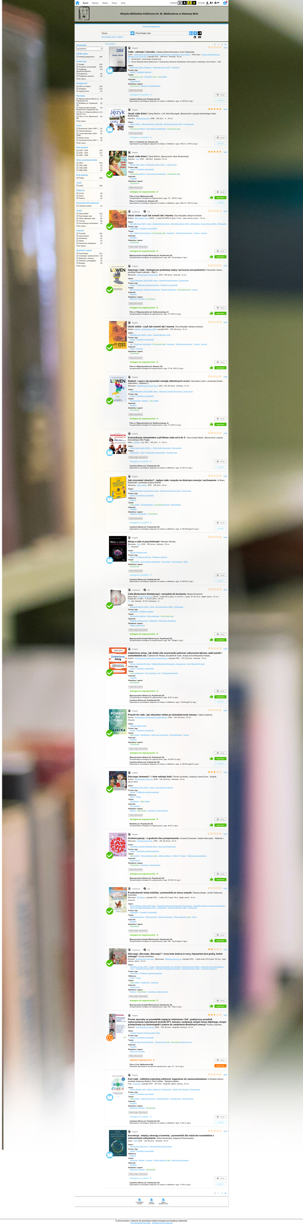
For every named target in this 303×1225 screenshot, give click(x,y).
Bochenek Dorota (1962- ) (185, 224)
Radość (145, 401)
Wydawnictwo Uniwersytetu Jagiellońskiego (151, 658)
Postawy (183, 856)
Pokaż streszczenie (135, 90)
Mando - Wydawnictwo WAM (145, 329)
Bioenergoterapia (136, 290)
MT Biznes (141, 897)
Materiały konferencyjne (139, 621)
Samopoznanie (151, 917)
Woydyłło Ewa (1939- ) (140, 224)
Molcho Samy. (135, 124)
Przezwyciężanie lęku (170, 673)
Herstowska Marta (139, 1146)
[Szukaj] (200, 33)
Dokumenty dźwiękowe (167, 621)
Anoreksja (133, 1160)
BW (184, 3)
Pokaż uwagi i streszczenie (138, 247)
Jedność (137, 442)
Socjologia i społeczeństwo (150, 86)
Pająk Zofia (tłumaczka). (167, 448)
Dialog (132, 349)
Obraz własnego (149, 856)
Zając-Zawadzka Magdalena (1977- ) (148, 908)
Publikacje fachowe (144, 557)
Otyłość (175, 856)
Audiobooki (134, 228)
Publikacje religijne (147, 611)
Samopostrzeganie (137, 917)
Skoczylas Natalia (167, 847)
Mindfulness (145, 735)
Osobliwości (134, 801)
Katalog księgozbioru (151, 26)
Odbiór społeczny (164, 856)
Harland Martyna (161, 224)
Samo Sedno (142, 485)
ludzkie (162, 77)
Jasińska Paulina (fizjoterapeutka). (145, 1033)
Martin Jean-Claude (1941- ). (141, 448)
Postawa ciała (172, 453)
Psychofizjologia (147, 505)
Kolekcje (120, 37)
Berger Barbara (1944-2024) (143, 906)
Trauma (197, 233)
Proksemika (165, 562)
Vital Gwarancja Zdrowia (145, 1027)
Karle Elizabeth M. (196, 664)
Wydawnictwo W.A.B (144, 841)
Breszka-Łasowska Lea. (168, 967)
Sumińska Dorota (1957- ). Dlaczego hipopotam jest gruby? (158, 969)
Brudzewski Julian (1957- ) (179, 124)
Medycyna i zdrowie (137, 299)
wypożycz (220, 198)
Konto (123, 3)
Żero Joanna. (164, 787)
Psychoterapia (135, 401)
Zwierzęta (154, 982)
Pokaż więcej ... (81, 79)
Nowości (95, 3)
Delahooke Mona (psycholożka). (144, 491)
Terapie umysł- (162, 1042)
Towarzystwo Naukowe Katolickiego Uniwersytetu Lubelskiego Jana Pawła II (162, 54)
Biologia (133, 811)
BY (194, 3)
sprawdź (220, 100)
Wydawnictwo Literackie (144, 779)
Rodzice (133, 500)
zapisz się (220, 1066)
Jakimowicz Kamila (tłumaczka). (176, 391)
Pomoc (114, 3)
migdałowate (137, 673)
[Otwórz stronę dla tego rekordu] (118, 60)
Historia (105, 3)
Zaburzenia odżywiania (180, 1160)
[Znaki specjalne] (199, 37)
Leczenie (149, 1160)
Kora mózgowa (150, 673)
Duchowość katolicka (138, 616)
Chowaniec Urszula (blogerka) (143, 847)
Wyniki (85, 3)
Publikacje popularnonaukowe (148, 285)
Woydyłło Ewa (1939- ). (141, 335)
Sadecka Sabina (138, 726)
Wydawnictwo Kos (143, 118)
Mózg (186, 562)
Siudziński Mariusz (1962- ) (182, 908)
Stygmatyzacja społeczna (196, 856)
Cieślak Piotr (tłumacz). (186, 1089)
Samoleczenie (175, 1099)
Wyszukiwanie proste (109, 37)
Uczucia (204, 233)
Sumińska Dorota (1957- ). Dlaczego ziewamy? (199, 969)
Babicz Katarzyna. (159, 1089)
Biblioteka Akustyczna (173, 959)
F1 (211, 3)
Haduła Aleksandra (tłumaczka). (168, 664)
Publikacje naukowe (144, 72)
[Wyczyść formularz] (195, 37)
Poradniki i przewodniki (145, 169)
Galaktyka (136, 1084)
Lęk (131, 233)
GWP (135, 1141)
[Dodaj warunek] (195, 33)
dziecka (137, 129)
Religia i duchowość (137, 625)
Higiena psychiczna (148, 1099)
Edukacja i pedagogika (138, 514)
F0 (207, 3)
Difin (138, 544)
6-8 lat (138, 797)
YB (189, 3)
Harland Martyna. (162, 335)
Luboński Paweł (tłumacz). (174, 280)
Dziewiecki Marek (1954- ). (142, 607)
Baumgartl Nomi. (152, 124)
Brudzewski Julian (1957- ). (161, 165)
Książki (132, 72)
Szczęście (170, 233)
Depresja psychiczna (152, 290)
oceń (225, 47)
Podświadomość (163, 1099)
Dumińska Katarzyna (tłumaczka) (174, 906)
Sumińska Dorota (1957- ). (142, 787)
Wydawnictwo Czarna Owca (147, 275)
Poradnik (133, 178)
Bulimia (141, 1160)
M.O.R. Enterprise (145, 597)
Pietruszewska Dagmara (160, 1146)
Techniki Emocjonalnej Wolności (142, 1042)
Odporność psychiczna (142, 233)
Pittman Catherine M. (140, 664)
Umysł (194, 917)
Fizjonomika (134, 453)
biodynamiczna (181, 1042)
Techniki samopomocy (184, 233)
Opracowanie (135, 81)
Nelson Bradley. (138, 1089)
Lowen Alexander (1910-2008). (144, 280)
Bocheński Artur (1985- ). (169, 607)
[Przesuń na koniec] (225, 44)
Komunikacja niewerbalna (156, 129)
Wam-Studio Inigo (141, 218)
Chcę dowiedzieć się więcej (141, 1223)
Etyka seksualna (153, 616)
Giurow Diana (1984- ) (213, 224)
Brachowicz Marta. (140, 67)
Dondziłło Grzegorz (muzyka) (209, 906)
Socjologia (150, 77)
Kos (137, 159)
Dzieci (132, 797)
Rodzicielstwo (176, 505)
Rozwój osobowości (168, 290)
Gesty (142, 453)
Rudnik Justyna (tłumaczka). (175, 491)
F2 (217, 3)
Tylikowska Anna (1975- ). (166, 67)
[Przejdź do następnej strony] (222, 44)
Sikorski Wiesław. (138, 552)
